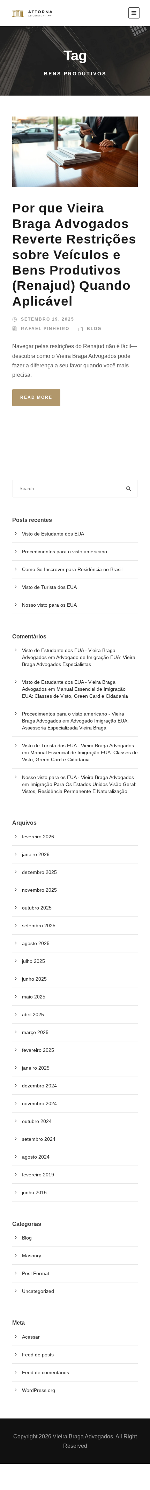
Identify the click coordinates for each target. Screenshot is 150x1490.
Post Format (35, 1273)
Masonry (31, 1255)
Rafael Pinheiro (45, 328)
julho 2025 (33, 961)
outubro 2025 (37, 908)
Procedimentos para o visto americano (64, 551)
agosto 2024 (36, 1157)
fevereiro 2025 (38, 1050)
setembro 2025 (38, 925)
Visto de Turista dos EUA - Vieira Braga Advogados (78, 745)
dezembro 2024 (39, 1085)
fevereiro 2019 (38, 1174)
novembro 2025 (39, 890)
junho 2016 (34, 1192)
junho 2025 (34, 979)
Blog (94, 328)
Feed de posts (38, 1354)
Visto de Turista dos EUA (49, 587)
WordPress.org (38, 1390)
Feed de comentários (45, 1372)
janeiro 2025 (36, 1068)
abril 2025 (33, 1014)
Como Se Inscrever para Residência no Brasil (72, 569)
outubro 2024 (37, 1121)
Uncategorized (38, 1291)
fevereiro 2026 (38, 836)
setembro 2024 (38, 1139)
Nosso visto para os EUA (49, 605)
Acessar (31, 1337)
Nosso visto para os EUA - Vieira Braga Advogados (78, 777)
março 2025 (35, 1032)
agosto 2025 (36, 943)
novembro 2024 (39, 1103)
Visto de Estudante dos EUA (53, 534)
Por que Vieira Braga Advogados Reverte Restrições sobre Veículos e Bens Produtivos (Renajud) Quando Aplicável (74, 254)
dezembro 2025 (39, 872)
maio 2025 (33, 996)
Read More (36, 397)
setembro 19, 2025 (47, 319)
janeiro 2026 (36, 854)
